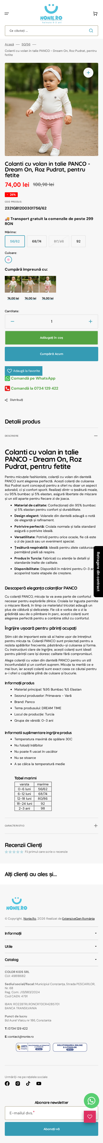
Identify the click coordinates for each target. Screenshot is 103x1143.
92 (81, 243)
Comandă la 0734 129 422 (34, 388)
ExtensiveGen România (78, 919)
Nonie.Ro (29, 919)
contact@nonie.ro (19, 1037)
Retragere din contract (98, 571)
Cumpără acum (51, 354)
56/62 (17, 243)
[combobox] (51, 30)
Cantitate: (12, 311)
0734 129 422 (16, 1028)
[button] (6, 13)
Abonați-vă (52, 1129)
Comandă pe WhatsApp (32, 378)
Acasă (9, 44)
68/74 (39, 243)
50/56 (26, 44)
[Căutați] (92, 30)
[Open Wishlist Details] (90, 1117)
